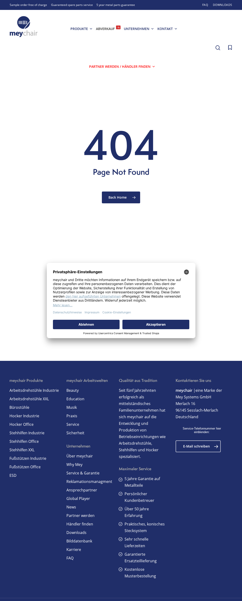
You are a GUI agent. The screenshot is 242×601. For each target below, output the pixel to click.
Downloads (76, 532)
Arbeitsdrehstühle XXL (29, 398)
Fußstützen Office (25, 466)
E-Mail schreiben (196, 446)
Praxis (71, 415)
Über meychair (79, 456)
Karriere (73, 549)
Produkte (79, 28)
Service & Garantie (82, 473)
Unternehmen (136, 28)
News (71, 507)
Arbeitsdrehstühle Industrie (34, 390)
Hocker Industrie (24, 415)
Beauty (72, 390)
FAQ (69, 558)
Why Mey (74, 464)
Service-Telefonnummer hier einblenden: (202, 430)
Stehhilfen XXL (22, 449)
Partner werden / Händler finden (120, 66)
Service (72, 424)
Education (75, 398)
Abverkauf (108, 28)
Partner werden (80, 515)
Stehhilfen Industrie (26, 432)
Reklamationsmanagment (89, 481)
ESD (13, 475)
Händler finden (79, 524)
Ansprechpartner (81, 490)
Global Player (78, 498)
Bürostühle (19, 407)
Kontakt (165, 28)
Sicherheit (75, 432)
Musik (71, 407)
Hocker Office (21, 424)
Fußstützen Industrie (27, 458)
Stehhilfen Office (24, 441)
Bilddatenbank (79, 541)
